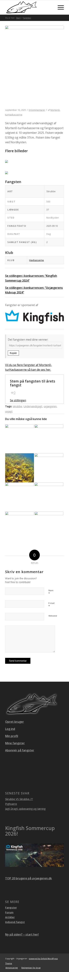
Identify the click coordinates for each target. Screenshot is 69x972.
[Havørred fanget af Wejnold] (48, 438)
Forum (9, 912)
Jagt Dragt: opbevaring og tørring (25, 808)
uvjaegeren (50, 406)
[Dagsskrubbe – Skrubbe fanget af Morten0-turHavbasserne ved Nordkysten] (34, 67)
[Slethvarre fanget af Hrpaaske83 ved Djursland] (19, 467)
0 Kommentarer (37, 110)
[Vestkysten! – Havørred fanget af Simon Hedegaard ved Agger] (19, 497)
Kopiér (13, 353)
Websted (52, 615)
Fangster (11, 907)
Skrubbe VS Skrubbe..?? (19, 799)
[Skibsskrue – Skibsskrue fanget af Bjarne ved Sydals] (48, 526)
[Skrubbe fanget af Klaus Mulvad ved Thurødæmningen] (19, 526)
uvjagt (9, 411)
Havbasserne (36, 260)
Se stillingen (18, 400)
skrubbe (17, 406)
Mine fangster (15, 743)
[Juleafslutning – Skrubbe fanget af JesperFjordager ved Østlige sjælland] (48, 467)
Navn (50, 592)
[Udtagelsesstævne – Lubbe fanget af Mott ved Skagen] (19, 438)
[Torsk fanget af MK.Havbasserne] (48, 497)
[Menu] (59, 7)
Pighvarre (11, 804)
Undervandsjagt (33, 406)
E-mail (51, 605)
